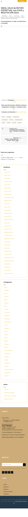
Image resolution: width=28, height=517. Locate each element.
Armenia (6, 290)
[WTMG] (1, 1)
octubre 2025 (8, 181)
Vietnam (6, 376)
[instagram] (6, 472)
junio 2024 (7, 207)
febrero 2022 (8, 251)
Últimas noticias (7, 491)
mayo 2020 (7, 264)
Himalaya (12, 17)
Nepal (18, 17)
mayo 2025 (7, 188)
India (16, 17)
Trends (10, 18)
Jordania (6, 328)
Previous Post (17, 130)
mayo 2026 (7, 175)
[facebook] (3, 472)
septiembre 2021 (9, 257)
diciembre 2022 (8, 232)
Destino (3, 17)
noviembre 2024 (9, 197)
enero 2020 (7, 270)
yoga (20, 122)
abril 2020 (7, 267)
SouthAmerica (8, 350)
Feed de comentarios (10, 396)
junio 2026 (7, 172)
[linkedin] (9, 472)
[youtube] (12, 472)
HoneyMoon (7, 322)
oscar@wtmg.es (22, 112)
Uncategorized (8, 369)
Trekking (6, 363)
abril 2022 (7, 248)
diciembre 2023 (8, 219)
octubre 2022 (8, 235)
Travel (6, 18)
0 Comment (16, 15)
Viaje (4, 122)
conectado (16, 157)
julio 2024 (7, 204)
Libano (6, 334)
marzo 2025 (7, 191)
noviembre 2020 (9, 261)
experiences (16, 116)
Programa (5, 119)
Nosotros (6, 487)
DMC (5, 306)
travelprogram (19, 119)
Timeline (3, 18)
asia (4, 116)
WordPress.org (8, 399)
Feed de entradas (9, 392)
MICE (5, 338)
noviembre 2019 (8, 273)
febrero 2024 (8, 213)
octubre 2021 (8, 254)
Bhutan (6, 296)
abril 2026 (7, 178)
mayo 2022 (7, 245)
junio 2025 (7, 185)
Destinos (5, 489)
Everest (6, 309)
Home (5, 484)
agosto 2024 (7, 200)
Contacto (6, 494)
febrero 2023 (8, 229)
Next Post (12, 139)
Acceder (6, 389)
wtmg (14, 122)
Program (23, 17)
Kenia (5, 331)
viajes (9, 122)
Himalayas (7, 319)
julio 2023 (7, 223)
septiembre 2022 (9, 238)
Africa (10, 132)
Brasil (5, 300)
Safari (5, 347)
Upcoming (14, 18)
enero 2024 (7, 216)
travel (11, 119)
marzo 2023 (7, 226)
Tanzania (6, 353)
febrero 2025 (8, 194)
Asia (22, 15)
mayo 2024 (7, 210)
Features (7, 17)
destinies (9, 116)
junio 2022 (7, 242)
